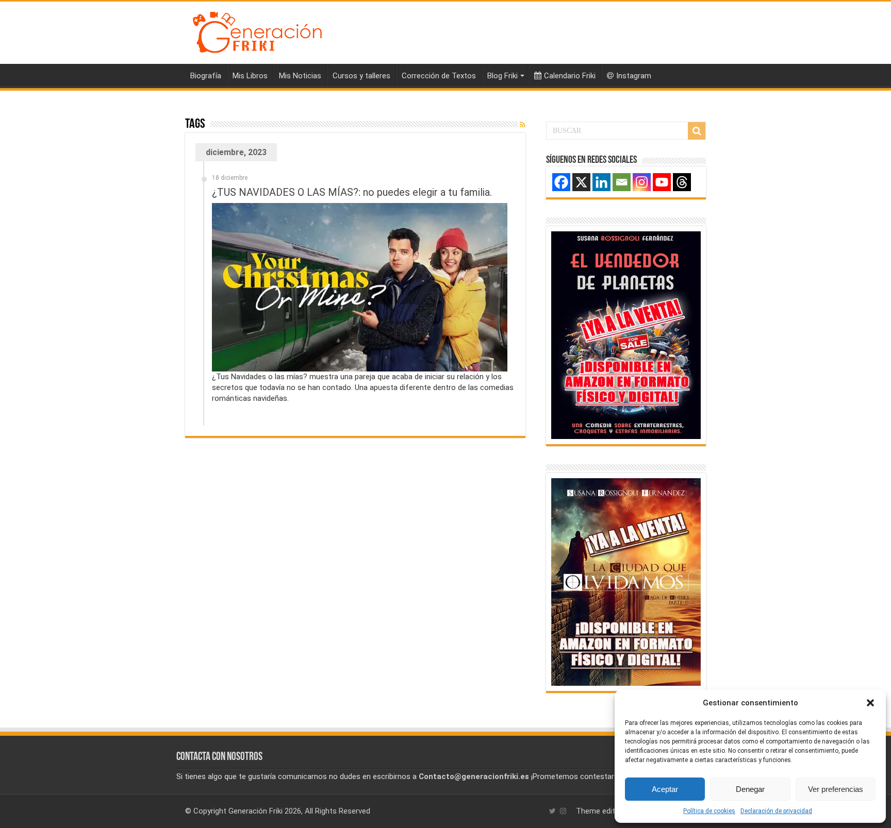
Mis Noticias (300, 75)
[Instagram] (642, 182)
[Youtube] (662, 182)
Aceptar (665, 789)
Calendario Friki (570, 75)
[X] (581, 182)
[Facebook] (561, 182)
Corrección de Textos (439, 75)
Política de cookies (709, 811)
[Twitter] (552, 811)
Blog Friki (502, 75)
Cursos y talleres (361, 75)
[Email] (622, 182)
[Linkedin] (601, 182)
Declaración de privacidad (776, 811)
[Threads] (682, 182)
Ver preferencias (835, 789)
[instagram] (563, 811)
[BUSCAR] (696, 131)
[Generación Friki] (257, 31)
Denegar (750, 789)
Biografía (205, 75)
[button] (870, 703)
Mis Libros (250, 75)
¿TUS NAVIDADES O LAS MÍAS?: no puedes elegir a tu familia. (352, 192)
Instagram (633, 75)
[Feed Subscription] (522, 125)
